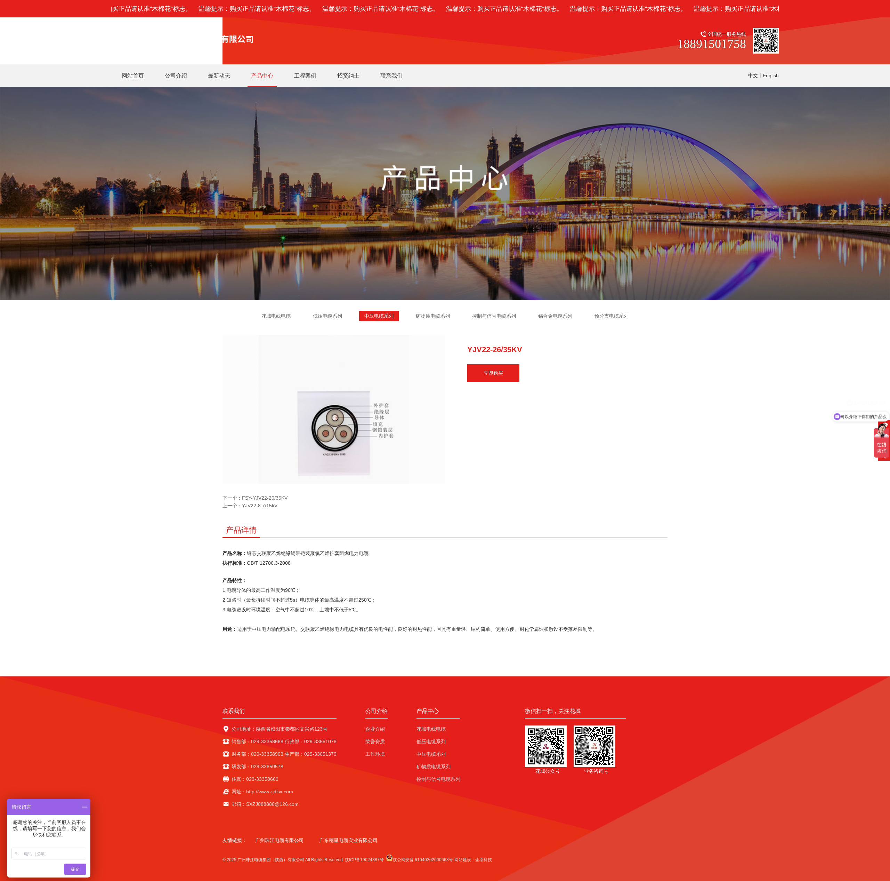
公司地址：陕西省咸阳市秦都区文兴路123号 (279, 729)
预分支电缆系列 (611, 316)
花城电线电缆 (276, 316)
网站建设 (462, 859)
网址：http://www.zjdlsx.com (262, 791)
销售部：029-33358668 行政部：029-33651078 (284, 741)
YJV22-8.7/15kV (259, 505)
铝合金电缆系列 (555, 316)
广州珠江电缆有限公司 (279, 840)
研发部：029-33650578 (257, 766)
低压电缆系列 (327, 316)
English (771, 75)
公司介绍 (376, 711)
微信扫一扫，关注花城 (553, 711)
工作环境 (375, 754)
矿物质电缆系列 (433, 316)
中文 (753, 75)
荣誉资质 (375, 741)
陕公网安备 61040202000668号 (423, 859)
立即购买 (493, 373)
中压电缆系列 (379, 316)
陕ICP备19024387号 (364, 859)
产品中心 (427, 711)
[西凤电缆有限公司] (185, 38)
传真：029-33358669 (255, 779)
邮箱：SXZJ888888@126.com (265, 804)
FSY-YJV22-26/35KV (265, 498)
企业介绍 (375, 729)
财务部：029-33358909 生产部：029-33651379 (284, 754)
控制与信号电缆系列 (494, 316)
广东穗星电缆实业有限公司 (348, 840)
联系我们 (233, 711)
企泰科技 (483, 859)
